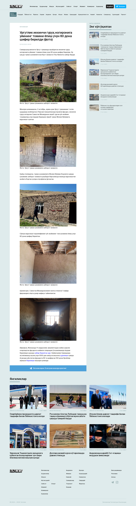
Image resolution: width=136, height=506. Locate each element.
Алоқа (113, 477)
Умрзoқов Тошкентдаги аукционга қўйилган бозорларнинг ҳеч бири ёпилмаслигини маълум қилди (26, 455)
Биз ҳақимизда (116, 470)
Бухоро (81, 470)
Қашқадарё (83, 473)
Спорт (75, 6)
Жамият (82, 6)
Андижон (69, 470)
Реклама (114, 473)
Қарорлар (99, 6)
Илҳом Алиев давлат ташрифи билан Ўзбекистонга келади (107, 415)
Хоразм (68, 487)
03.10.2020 (23, 44)
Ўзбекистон (13, 410)
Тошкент (69, 483)
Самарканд (70, 480)
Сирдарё (82, 480)
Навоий (68, 477)
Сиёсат (68, 6)
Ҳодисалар (43, 6)
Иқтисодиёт (60, 6)
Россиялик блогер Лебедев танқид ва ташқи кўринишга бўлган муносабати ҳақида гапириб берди (68, 416)
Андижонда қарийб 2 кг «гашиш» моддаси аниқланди (105, 454)
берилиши (30, 360)
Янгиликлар (34, 6)
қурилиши (64, 355)
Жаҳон (51, 6)
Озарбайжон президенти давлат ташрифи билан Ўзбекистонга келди (27, 415)
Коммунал (90, 6)
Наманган (82, 477)
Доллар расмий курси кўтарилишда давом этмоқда (67, 454)
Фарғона (82, 483)
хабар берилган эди (43, 353)
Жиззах (68, 473)
